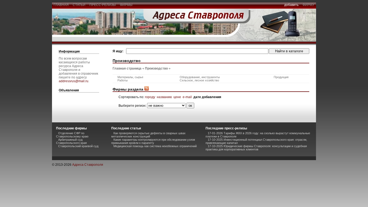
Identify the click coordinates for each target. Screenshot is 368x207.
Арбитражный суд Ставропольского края (71, 141)
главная (61, 5)
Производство (156, 68)
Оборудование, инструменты (200, 77)
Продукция (281, 77)
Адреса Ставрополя (87, 165)
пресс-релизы (102, 5)
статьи (79, 5)
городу (150, 97)
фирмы (126, 5)
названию (164, 97)
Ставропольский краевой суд (78, 146)
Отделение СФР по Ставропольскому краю (72, 135)
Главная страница (127, 68)
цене (177, 97)
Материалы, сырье (130, 77)
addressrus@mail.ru (73, 81)
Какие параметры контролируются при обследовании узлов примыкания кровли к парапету (153, 141)
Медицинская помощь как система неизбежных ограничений (155, 146)
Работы (122, 80)
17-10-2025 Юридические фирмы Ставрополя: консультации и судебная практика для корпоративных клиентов (256, 147)
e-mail (187, 97)
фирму (308, 5)
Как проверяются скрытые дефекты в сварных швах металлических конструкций (148, 135)
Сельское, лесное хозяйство (199, 80)
